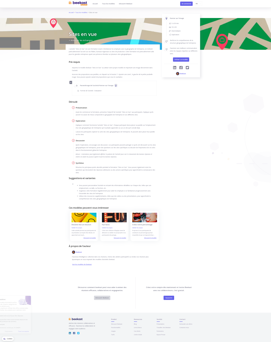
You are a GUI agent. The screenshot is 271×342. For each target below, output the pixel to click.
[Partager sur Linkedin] (174, 68)
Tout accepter (39, 331)
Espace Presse (161, 335)
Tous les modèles (108, 4)
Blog (135, 324)
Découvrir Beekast (125, 4)
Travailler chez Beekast (163, 327)
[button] (8, 338)
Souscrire (168, 298)
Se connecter (186, 4)
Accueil (95, 4)
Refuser (9, 331)
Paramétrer (24, 331)
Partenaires (160, 331)
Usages (113, 331)
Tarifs (113, 335)
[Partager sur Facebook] (181, 68)
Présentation (160, 324)
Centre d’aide (138, 335)
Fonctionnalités (115, 327)
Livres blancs (138, 327)
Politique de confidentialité (12, 324)
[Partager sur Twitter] (187, 68)
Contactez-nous (184, 327)
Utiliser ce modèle (181, 59)
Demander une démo (185, 324)
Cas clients (137, 331)
